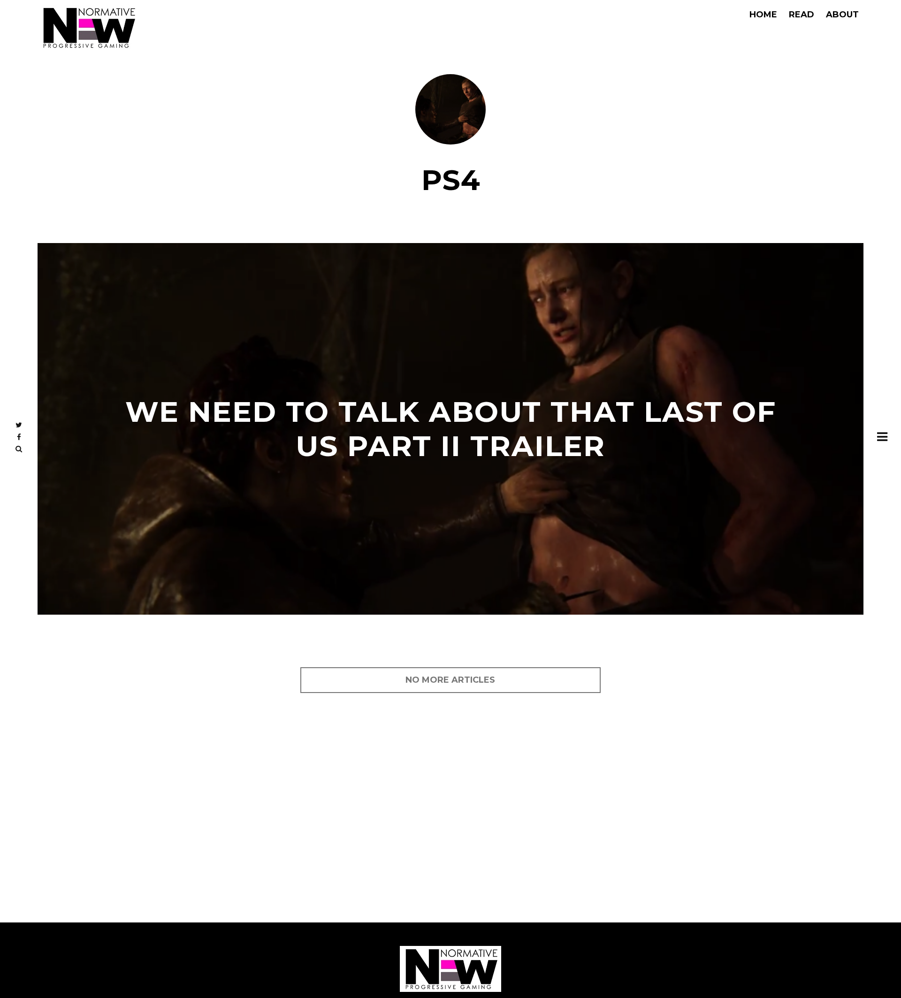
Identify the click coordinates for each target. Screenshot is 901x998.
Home (763, 14)
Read (801, 14)
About (842, 14)
